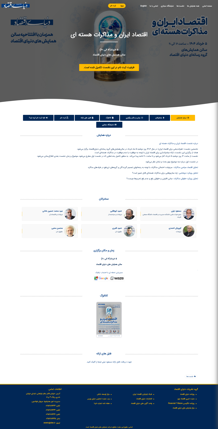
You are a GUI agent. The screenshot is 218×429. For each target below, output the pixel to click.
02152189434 (50, 410)
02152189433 (50, 405)
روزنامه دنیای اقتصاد (187, 394)
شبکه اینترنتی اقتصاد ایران (142, 394)
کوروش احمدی (175, 228)
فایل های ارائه (86, 117)
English (143, 6)
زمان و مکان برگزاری (133, 117)
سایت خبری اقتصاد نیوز (186, 398)
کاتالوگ (109, 117)
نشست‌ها (180, 6)
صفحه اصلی (207, 6)
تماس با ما (154, 6)
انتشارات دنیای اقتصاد (144, 398)
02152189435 (51, 418)
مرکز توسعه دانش (103, 394)
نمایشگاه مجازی (167, 6)
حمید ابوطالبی (116, 211)
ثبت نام (113, 5)
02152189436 (50, 414)
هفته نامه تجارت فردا (102, 403)
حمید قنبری (117, 228)
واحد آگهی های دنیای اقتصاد (141, 403)
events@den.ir (49, 422)
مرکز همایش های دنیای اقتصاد (184, 408)
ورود (122, 5)
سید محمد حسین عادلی (52, 211)
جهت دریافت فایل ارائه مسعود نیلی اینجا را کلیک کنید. (109, 362)
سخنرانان (159, 117)
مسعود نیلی (176, 211)
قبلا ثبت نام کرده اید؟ (37, 117)
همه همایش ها (193, 6)
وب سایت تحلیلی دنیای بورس (98, 398)
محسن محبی (57, 228)
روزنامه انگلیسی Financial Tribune (181, 403)
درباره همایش (182, 117)
